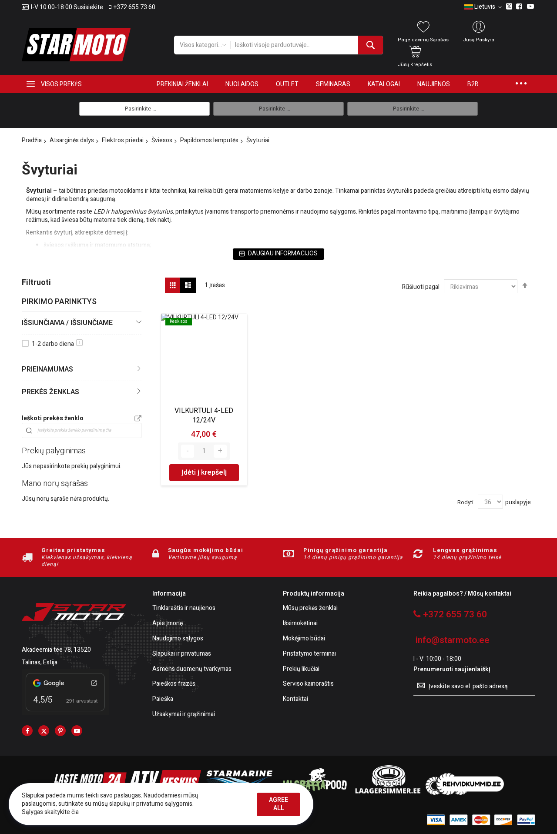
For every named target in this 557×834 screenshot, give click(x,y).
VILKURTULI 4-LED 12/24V (203, 415)
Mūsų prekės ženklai (310, 608)
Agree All (278, 804)
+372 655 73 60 (134, 7)
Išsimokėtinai (300, 624)
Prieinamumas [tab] (47, 369)
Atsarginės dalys (72, 140)
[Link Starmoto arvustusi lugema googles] (65, 713)
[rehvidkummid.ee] (465, 793)
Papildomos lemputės (209, 140)
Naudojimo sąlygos (177, 639)
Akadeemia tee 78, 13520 (56, 649)
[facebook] (27, 730)
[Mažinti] (187, 451)
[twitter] (43, 730)
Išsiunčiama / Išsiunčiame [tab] (67, 323)
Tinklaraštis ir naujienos (183, 608)
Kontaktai (295, 699)
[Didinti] (220, 451)
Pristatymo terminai (309, 654)
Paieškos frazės (173, 684)
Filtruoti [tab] (36, 282)
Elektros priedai (123, 140)
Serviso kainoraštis (308, 684)
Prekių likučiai (301, 669)
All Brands (137, 418)
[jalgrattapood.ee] (313, 793)
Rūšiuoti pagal (421, 286)
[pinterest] (60, 730)
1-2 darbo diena (56, 343)
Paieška (162, 699)
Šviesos (161, 140)
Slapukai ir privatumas (181, 654)
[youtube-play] (76, 730)
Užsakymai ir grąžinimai (183, 714)
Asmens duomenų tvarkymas (192, 669)
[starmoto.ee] (76, 44)
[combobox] (307, 45)
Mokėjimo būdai (304, 639)
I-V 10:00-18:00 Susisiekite (67, 7)
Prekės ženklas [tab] (50, 392)
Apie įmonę (167, 624)
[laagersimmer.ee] (387, 793)
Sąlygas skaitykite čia (50, 812)
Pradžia (32, 140)
